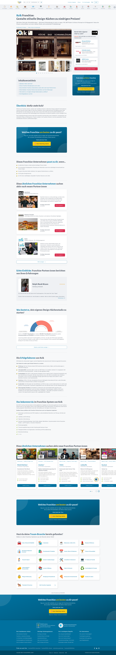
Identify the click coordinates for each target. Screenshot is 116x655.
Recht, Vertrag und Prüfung (42, 642)
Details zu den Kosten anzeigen (41, 347)
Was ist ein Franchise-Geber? (64, 636)
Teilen (96, 27)
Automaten (40, 461)
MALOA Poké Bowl (22, 465)
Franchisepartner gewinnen (85, 636)
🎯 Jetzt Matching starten (42, 143)
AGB (66, 652)
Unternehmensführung (41, 638)
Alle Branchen (34, 2)
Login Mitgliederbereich (84, 640)
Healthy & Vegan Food (28, 461)
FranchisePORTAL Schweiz (46, 648)
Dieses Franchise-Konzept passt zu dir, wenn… (29, 85)
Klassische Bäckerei (92, 461)
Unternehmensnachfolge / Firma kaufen (66, 640)
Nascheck (104, 465)
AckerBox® (41, 465)
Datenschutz (61, 652)
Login (96, 2)
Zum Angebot (59, 205)
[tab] (26, 66)
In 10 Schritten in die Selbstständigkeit (24, 638)
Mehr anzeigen (41, 262)
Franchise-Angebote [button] (72, 2)
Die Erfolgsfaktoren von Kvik (25, 94)
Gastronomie (19, 461)
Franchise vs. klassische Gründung (23, 636)
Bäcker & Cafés (62, 461)
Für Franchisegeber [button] (86, 2)
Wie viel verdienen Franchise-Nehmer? (24, 642)
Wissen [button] (79, 2)
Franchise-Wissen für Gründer (43, 636)
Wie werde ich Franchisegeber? (86, 634)
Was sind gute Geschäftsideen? (64, 634)
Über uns (51, 652)
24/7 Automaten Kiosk (48, 461)
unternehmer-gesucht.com (58, 648)
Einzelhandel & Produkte (21, 27)
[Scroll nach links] (10, 7)
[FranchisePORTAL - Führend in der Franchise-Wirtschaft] (19, 2)
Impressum (56, 652)
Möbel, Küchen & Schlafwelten (34, 27)
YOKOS (61, 465)
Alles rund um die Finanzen (42, 640)
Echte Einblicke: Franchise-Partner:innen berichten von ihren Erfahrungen (36, 90)
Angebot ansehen (25, 485)
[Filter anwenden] (41, 2)
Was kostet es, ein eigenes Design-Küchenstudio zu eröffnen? (33, 92)
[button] (92, 2)
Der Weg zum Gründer (41, 634)
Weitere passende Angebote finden (86, 68)
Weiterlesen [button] (61, 298)
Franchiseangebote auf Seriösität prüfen (24, 640)
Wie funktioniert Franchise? (21, 634)
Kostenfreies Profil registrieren (86, 638)
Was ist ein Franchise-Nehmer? (64, 638)
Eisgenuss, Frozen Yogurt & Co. (73, 461)
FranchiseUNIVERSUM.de (69, 648)
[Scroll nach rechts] (115, 7)
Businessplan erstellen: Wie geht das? (66, 642)
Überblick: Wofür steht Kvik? (25, 83)
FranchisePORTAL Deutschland (34, 648)
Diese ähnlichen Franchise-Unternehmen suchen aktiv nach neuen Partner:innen (37, 87)
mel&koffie (84, 465)
